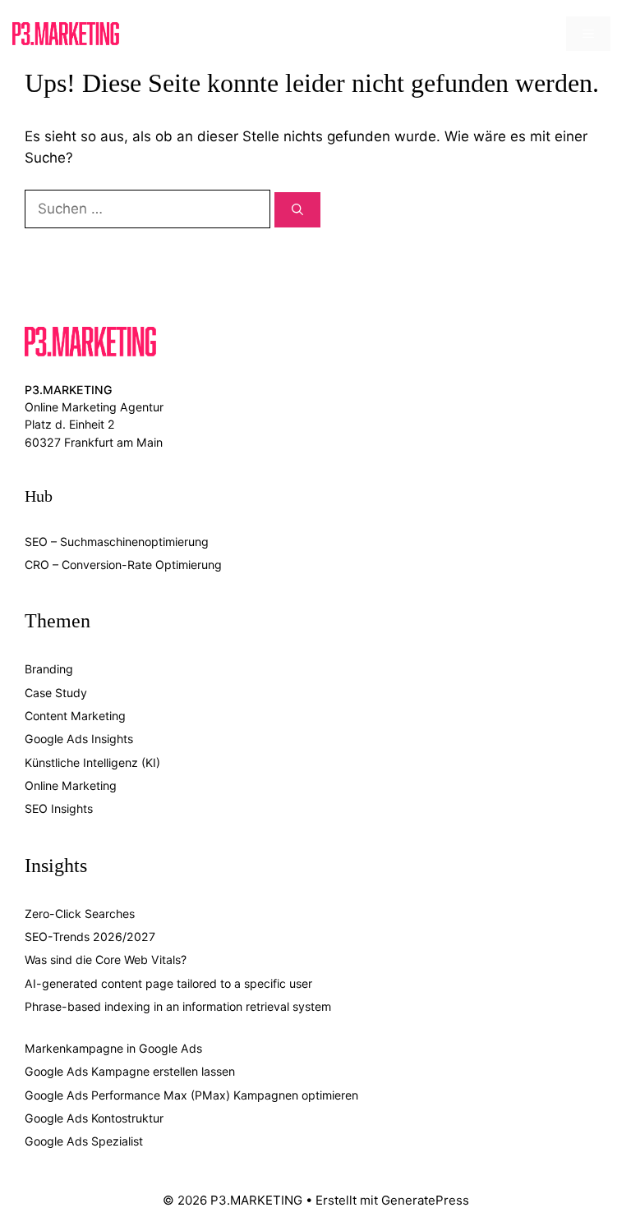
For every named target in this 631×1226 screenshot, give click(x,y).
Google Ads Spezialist (84, 1141)
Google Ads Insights (79, 739)
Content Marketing (75, 716)
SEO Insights (59, 808)
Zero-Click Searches (80, 914)
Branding (49, 669)
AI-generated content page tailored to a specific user (168, 983)
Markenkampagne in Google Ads (113, 1048)
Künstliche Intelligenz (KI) (92, 762)
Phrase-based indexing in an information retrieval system (178, 1006)
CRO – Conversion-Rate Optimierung (123, 565)
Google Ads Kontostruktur (94, 1118)
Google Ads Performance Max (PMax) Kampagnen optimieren (191, 1095)
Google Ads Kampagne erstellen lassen (130, 1071)
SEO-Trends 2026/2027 (90, 937)
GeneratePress (425, 1200)
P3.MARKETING (69, 390)
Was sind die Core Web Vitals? (106, 960)
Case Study (56, 693)
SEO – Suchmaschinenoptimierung (117, 542)
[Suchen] (297, 209)
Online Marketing (71, 785)
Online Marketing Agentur (94, 407)
